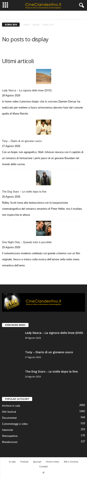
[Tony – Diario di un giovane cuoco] (43, 127)
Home (26, 24)
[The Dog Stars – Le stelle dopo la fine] (43, 177)
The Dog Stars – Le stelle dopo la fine (24, 191)
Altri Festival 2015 (62, 15)
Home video (52, 461)
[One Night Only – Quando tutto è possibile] (43, 228)
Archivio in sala (11, 405)
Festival (36, 24)
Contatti (43, 466)
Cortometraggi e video (15, 423)
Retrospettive (10, 435)
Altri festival (21, 15)
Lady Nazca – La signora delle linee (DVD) (27, 90)
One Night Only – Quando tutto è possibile (27, 242)
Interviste (7, 429)
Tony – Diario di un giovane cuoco (22, 141)
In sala (12, 461)
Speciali (37, 461)
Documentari (9, 417)
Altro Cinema (71, 461)
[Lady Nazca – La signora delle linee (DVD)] (43, 76)
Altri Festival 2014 (40, 15)
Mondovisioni (9, 442)
